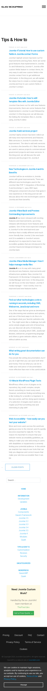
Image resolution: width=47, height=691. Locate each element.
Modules (23, 537)
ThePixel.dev (23, 607)
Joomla (23, 509)
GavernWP (23, 573)
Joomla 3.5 (23, 530)
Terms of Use (32, 676)
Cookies (23, 649)
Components (23, 512)
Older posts (17, 467)
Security (23, 556)
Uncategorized (23, 563)
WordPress (23, 570)
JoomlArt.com (34, 660)
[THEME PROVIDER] (12, 7)
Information (23, 496)
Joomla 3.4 (23, 527)
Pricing (6, 635)
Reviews (23, 553)
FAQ (30, 635)
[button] (17, 679)
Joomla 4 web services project (23, 131)
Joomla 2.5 (23, 518)
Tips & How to (23, 547)
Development (23, 499)
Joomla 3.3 (23, 524)
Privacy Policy (10, 679)
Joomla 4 (24, 533)
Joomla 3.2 (23, 521)
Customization (23, 550)
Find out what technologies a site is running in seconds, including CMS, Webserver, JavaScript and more (25, 303)
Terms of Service (33, 642)
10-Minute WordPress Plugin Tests (25, 380)
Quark (23, 540)
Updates (23, 502)
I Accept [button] (23, 685)
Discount (18, 635)
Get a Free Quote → (23, 613)
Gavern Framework (23, 515)
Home (23, 489)
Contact (40, 635)
